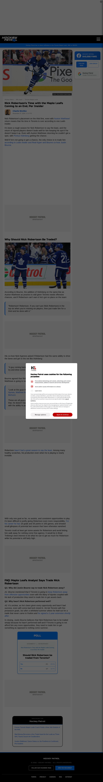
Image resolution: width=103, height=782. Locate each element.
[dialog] (51, 391)
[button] (51, 390)
